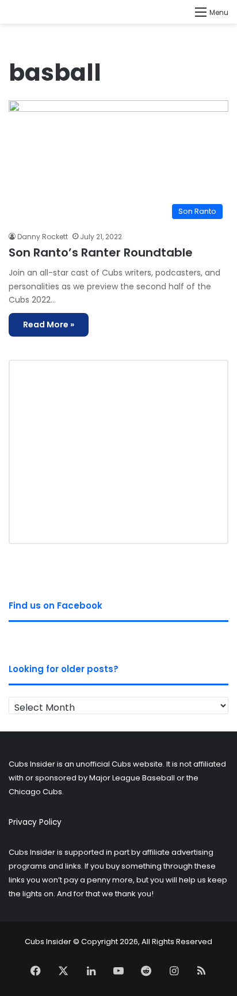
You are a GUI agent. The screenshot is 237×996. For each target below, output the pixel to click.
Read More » (48, 324)
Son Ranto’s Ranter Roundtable (101, 252)
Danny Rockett (42, 237)
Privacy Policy (35, 822)
